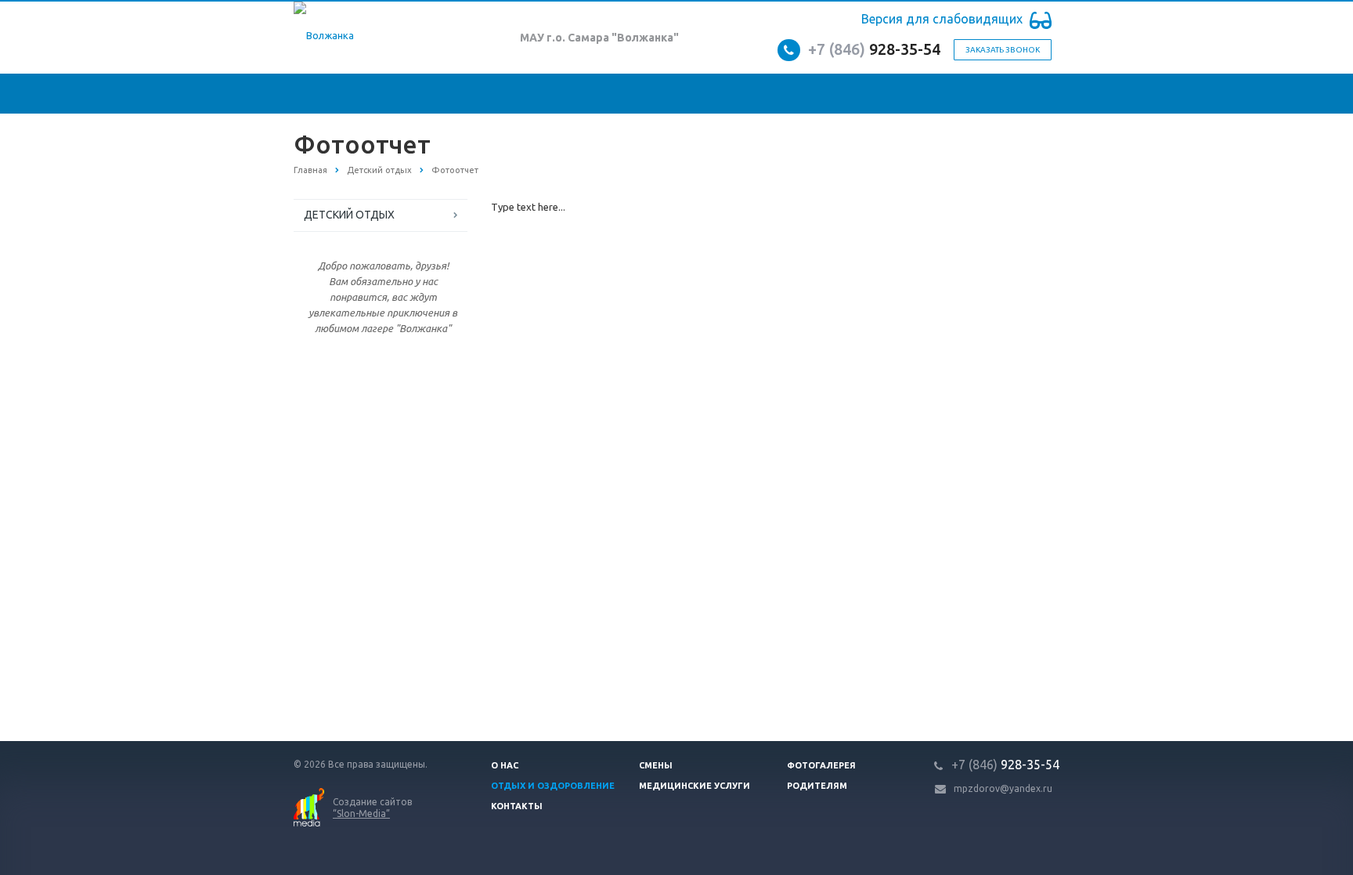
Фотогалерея (821, 765)
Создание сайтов (372, 808)
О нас (504, 765)
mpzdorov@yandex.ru (1003, 788)
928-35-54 (874, 49)
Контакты (517, 806)
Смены (656, 765)
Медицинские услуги (694, 785)
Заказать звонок (1002, 49)
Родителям (817, 785)
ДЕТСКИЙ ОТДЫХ (349, 214)
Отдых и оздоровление (553, 785)
